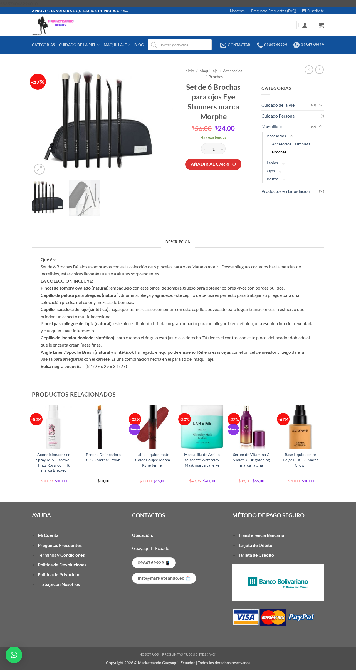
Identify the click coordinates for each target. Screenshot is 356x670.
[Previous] (42, 120)
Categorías (43, 45)
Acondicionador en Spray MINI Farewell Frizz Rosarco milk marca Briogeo (53, 462)
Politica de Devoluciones (62, 564)
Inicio (189, 71)
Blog (139, 45)
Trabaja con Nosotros (59, 584)
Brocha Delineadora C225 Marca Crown (103, 457)
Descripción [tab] (178, 242)
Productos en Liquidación (285, 191)
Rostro (272, 178)
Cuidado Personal (278, 115)
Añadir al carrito (213, 163)
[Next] (164, 120)
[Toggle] (320, 105)
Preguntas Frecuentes (60, 545)
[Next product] (309, 69)
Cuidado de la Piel (77, 45)
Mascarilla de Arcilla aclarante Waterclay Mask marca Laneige (202, 459)
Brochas (216, 76)
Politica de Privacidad (59, 574)
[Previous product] (319, 69)
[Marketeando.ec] (129, 25)
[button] (313, 10)
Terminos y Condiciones (61, 554)
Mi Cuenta (48, 535)
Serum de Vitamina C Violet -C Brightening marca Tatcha (251, 459)
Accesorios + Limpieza (291, 143)
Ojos (271, 170)
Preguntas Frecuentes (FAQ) (273, 11)
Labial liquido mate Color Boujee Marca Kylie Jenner (152, 459)
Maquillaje (115, 45)
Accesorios (232, 71)
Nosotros (237, 11)
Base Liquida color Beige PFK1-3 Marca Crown (300, 459)
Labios (272, 162)
